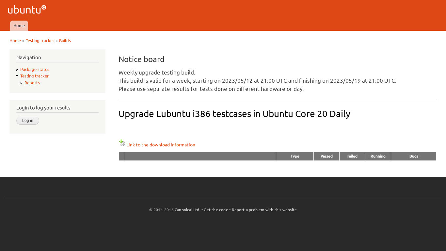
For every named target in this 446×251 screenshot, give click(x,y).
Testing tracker (40, 40)
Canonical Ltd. (187, 210)
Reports (32, 82)
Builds (65, 40)
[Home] (28, 10)
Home (19, 25)
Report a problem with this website (264, 210)
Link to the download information (160, 144)
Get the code (216, 210)
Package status (34, 69)
